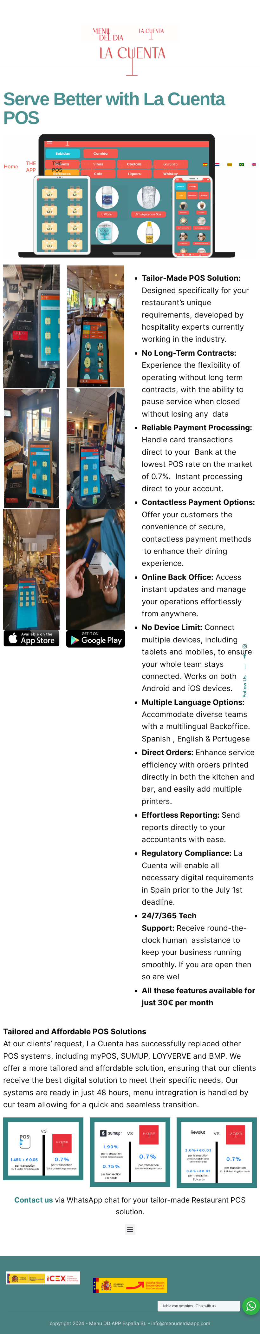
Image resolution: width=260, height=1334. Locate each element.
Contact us (33, 1200)
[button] (130, 1229)
